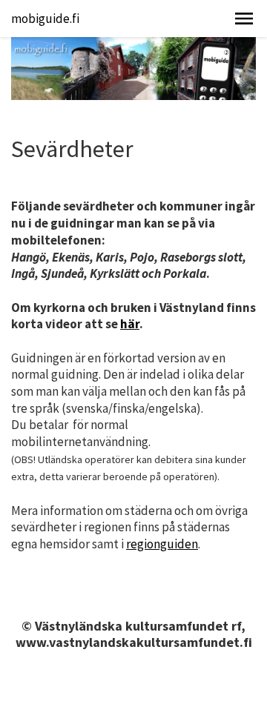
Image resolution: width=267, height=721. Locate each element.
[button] (244, 18)
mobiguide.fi (45, 18)
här (129, 324)
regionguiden (162, 544)
